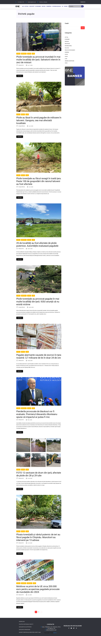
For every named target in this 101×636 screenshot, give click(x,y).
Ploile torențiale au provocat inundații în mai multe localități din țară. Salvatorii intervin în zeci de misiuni (38, 59)
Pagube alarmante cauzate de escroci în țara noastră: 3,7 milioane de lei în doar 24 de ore (38, 356)
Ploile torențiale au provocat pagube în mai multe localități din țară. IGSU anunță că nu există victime (37, 301)
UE (62, 6)
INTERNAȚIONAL (56, 6)
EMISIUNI (83, 2)
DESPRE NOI (22, 621)
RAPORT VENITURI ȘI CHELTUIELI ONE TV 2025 (30, 632)
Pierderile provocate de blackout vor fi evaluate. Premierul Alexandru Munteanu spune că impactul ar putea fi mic (36, 414)
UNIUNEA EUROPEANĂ (69, 60)
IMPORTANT (24, 53)
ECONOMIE (38, 6)
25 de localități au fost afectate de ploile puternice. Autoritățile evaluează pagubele (37, 244)
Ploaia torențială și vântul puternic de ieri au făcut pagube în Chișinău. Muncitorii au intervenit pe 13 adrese (38, 537)
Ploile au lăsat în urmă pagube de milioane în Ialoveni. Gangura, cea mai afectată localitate (38, 120)
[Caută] (82, 6)
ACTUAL (26, 6)
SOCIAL (44, 6)
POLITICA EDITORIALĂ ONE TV (26, 624)
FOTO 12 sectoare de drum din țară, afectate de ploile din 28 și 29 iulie (38, 474)
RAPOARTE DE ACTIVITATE (25, 626)
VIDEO (66, 63)
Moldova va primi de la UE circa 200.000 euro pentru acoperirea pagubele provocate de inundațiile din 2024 (38, 589)
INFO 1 (55, 632)
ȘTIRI (33, 53)
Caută (67, 23)
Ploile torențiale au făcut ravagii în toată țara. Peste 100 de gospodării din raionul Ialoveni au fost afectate (38, 181)
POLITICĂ (31, 6)
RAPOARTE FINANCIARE (24, 629)
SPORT (66, 6)
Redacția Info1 (21, 65)
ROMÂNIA (48, 6)
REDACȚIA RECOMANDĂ (70, 50)
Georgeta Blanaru (22, 186)
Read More (20, 75)
